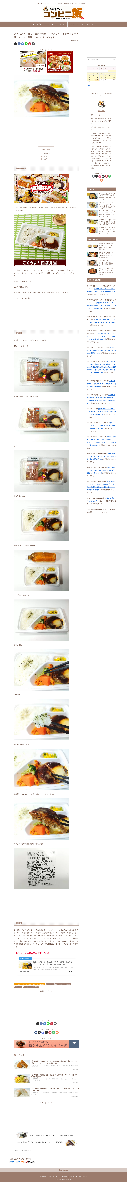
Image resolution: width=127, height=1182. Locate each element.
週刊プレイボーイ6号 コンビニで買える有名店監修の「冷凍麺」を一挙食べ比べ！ (101, 470)
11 (93, 75)
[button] (33, 43)
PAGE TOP (64, 1170)
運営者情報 (43, 1176)
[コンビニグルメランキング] (30, 1162)
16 (114, 75)
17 (89, 77)
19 (97, 77)
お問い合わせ (73, 1176)
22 (109, 77)
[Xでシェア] (15, 43)
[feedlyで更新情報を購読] (53, 1032)
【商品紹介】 (47, 153)
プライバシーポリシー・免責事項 (58, 1176)
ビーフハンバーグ (60, 984)
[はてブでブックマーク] (22, 43)
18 (93, 77)
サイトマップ (83, 1176)
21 (105, 77)
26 (97, 79)
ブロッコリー (50, 984)
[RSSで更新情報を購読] (57, 1032)
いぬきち (101, 111)
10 (89, 75)
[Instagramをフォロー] (42, 1032)
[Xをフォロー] (39, 1032)
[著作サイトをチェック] (35, 1032)
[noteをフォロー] (46, 1032)
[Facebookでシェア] (19, 43)
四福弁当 (37, 987)
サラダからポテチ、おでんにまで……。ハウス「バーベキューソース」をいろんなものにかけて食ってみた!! (101, 336)
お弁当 (68, 984)
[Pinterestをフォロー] (49, 1032)
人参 (26, 987)
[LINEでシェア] (26, 43)
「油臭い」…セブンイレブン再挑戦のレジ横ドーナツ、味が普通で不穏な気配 (101, 425)
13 (101, 75)
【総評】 (45, 159)
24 (89, 79)
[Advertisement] (46, 132)
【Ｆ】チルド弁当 (31, 984)
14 (105, 75)
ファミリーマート (20, 984)
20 (101, 77)
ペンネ (30, 987)
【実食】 (45, 156)
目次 (43, 149)
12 (97, 75)
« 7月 (88, 86)
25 (93, 79)
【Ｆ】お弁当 (41, 984)
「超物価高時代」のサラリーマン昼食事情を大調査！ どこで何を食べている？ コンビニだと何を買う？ (102, 305)
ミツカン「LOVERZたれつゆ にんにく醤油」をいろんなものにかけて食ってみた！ (101, 322)
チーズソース (19, 987)
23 (114, 77)
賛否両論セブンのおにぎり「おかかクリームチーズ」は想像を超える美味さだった (101, 456)
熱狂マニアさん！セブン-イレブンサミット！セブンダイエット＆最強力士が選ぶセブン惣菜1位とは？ (101, 411)
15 (109, 75)
